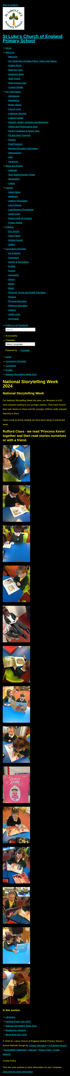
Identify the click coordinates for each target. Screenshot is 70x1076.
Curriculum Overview (15, 361)
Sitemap (33, 1050)
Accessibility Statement (15, 1050)
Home (8, 357)
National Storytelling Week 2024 (21, 374)
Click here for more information (18, 1071)
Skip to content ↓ (11, 5)
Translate (25, 350)
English (9, 370)
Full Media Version (58, 1045)
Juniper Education (38, 1045)
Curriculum (10, 365)
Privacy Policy (45, 1050)
